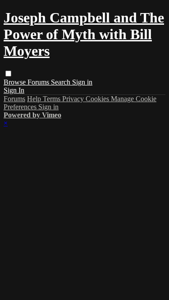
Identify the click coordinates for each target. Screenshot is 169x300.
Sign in (82, 82)
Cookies (98, 99)
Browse (15, 82)
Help (35, 99)
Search (61, 82)
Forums (39, 82)
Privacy (74, 99)
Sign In (14, 90)
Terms (52, 99)
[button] (8, 73)
